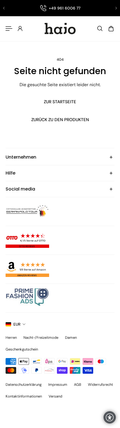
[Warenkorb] (111, 28)
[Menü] (9, 28)
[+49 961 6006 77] (60, 8)
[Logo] (60, 28)
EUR (16, 324)
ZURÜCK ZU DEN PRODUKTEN (60, 120)
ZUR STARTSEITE (60, 102)
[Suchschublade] (99, 28)
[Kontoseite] (20, 28)
